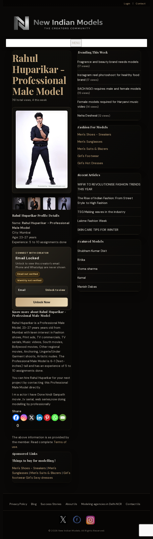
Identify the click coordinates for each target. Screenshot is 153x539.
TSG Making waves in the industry (101, 212)
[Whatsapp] (54, 417)
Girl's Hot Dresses (90, 163)
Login (127, 3)
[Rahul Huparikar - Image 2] (34, 204)
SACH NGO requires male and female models (109, 89)
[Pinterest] (47, 417)
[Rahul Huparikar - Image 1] (19, 204)
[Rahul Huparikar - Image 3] (49, 204)
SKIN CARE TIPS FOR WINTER (97, 230)
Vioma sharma (87, 269)
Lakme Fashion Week (92, 221)
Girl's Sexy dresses (39, 478)
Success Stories (51, 504)
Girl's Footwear (88, 156)
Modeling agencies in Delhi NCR (101, 504)
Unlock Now (41, 302)
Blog (34, 504)
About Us (71, 504)
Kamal (81, 278)
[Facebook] (16, 417)
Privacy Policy (18, 504)
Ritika (81, 260)
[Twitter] (63, 526)
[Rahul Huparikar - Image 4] (64, 204)
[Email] (62, 417)
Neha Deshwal (87, 116)
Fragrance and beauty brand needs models (107, 62)
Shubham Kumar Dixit (92, 251)
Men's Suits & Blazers (45, 473)
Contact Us (133, 504)
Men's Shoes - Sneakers (29, 468)
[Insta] (90, 526)
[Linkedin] (39, 417)
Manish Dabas (87, 287)
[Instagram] (23, 417)
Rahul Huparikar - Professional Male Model (39, 74)
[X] (31, 417)
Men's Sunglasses (89, 142)
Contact (140, 3)
